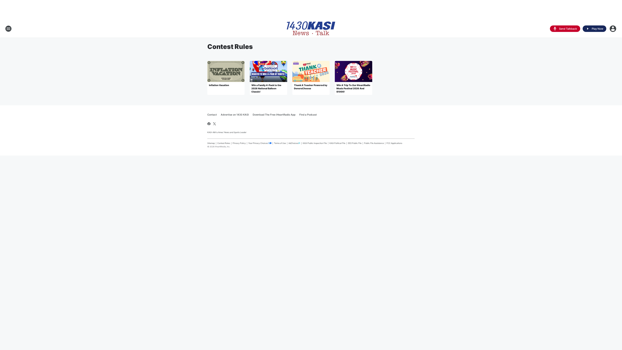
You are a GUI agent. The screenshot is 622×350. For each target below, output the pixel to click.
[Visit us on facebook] (209, 124)
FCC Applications (394, 143)
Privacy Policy (239, 143)
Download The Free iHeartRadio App (274, 114)
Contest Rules (223, 143)
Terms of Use (280, 143)
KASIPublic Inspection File (315, 143)
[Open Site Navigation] (8, 28)
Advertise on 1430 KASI (235, 114)
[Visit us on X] (214, 124)
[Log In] (613, 28)
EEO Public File (355, 143)
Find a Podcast (308, 114)
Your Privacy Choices (258, 143)
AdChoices (293, 143)
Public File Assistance (374, 143)
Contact (212, 114)
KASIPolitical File (337, 143)
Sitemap (211, 143)
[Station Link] (311, 28)
